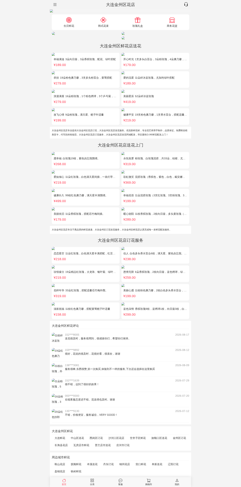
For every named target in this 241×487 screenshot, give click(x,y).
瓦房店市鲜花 (81, 445)
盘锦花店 (60, 471)
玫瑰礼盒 (137, 25)
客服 (120, 484)
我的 (177, 484)
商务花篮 (172, 25)
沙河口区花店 (116, 437)
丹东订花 (108, 464)
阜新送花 (157, 464)
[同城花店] (54, 4)
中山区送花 (77, 437)
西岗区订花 (96, 437)
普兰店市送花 (103, 445)
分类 (92, 484)
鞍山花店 (60, 464)
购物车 (148, 484)
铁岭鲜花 (76, 471)
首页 (64, 484)
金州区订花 (179, 437)
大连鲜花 (60, 437)
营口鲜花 (141, 464)
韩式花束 (103, 25)
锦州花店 (124, 464)
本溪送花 (92, 464)
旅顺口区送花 (159, 437)
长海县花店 (61, 445)
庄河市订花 (123, 445)
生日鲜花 (69, 25)
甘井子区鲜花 (138, 437)
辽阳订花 (173, 464)
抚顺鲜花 (76, 464)
